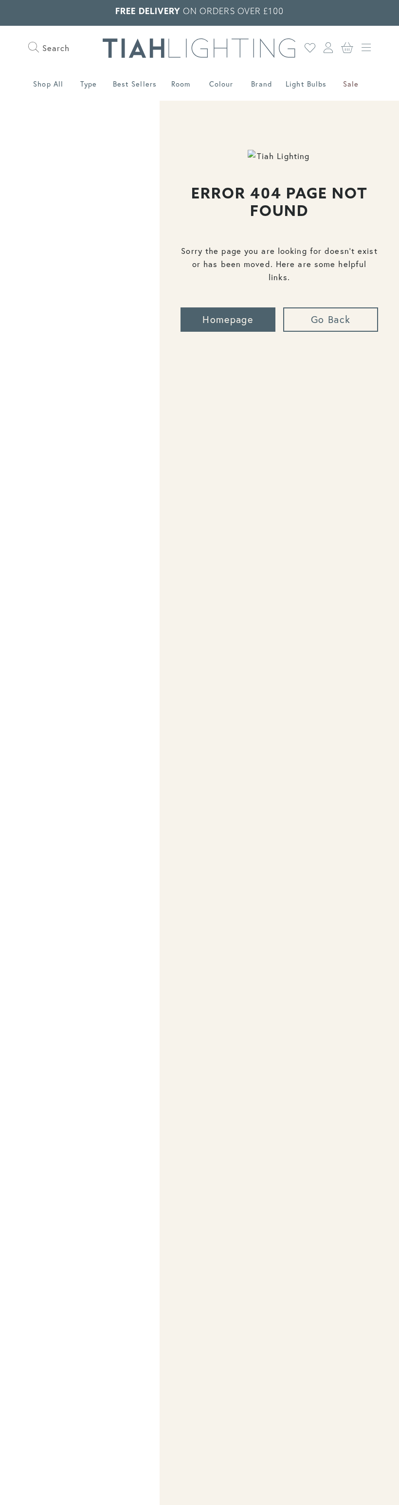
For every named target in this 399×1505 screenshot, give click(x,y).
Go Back (330, 319)
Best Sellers (135, 84)
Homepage (227, 319)
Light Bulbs (306, 84)
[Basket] (347, 48)
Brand (261, 84)
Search (54, 48)
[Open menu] (366, 48)
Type (88, 84)
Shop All (48, 84)
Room (180, 84)
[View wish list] (310, 48)
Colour (221, 84)
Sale (351, 84)
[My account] (328, 48)
